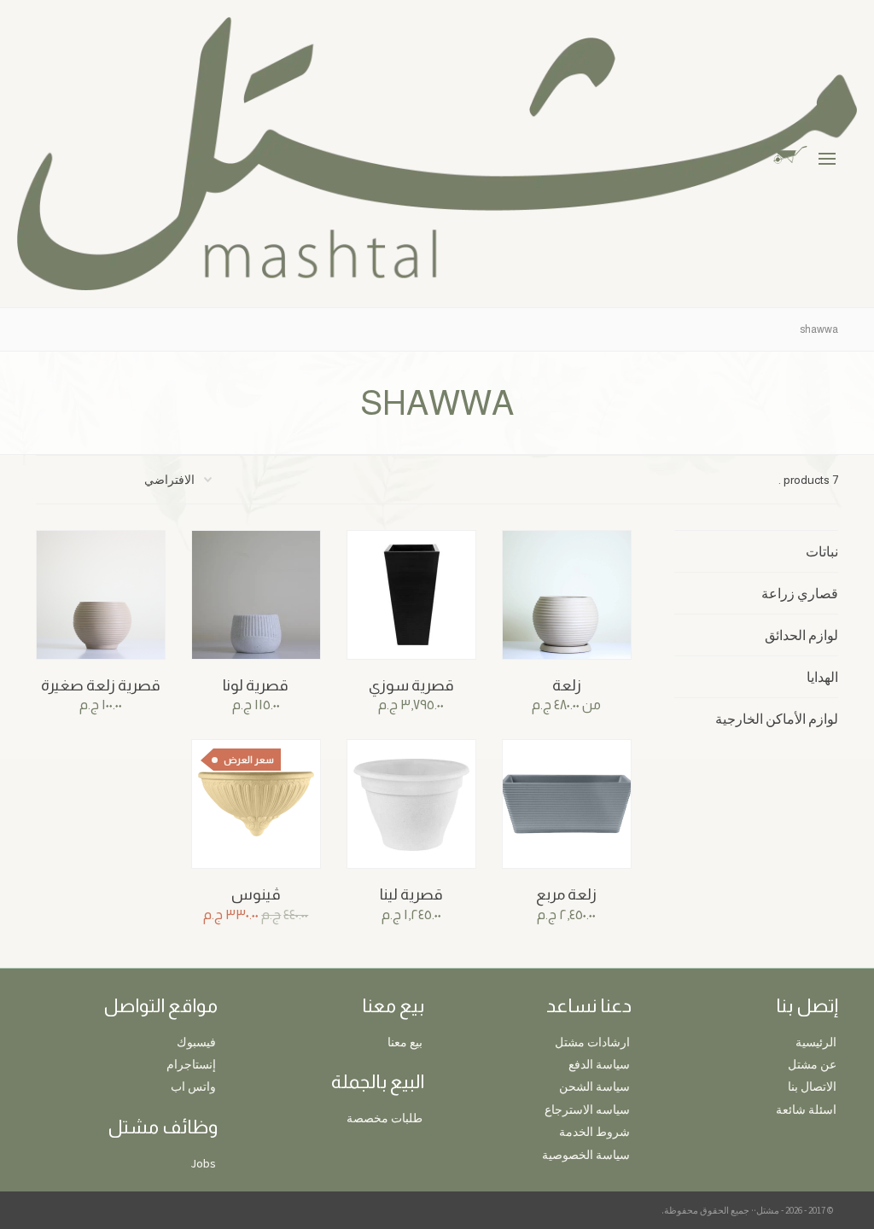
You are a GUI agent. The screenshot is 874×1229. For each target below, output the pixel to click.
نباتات (822, 551)
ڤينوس (256, 894)
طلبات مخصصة (384, 1118)
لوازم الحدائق (801, 635)
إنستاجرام (191, 1064)
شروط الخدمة (594, 1131)
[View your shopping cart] (803, 153)
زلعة (566, 685)
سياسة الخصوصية (586, 1154)
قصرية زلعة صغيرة (100, 685)
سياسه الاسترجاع (587, 1109)
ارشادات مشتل (592, 1042)
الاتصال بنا (812, 1086)
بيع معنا (404, 1042)
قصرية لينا (411, 894)
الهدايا (822, 676)
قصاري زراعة (799, 593)
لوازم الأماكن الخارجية (776, 718)
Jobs (203, 1163)
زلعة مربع (566, 894)
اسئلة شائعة (806, 1109)
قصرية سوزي (411, 685)
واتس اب (193, 1086)
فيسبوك (196, 1042)
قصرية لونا (255, 685)
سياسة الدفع (599, 1064)
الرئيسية (815, 1042)
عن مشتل (812, 1064)
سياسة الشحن (594, 1086)
